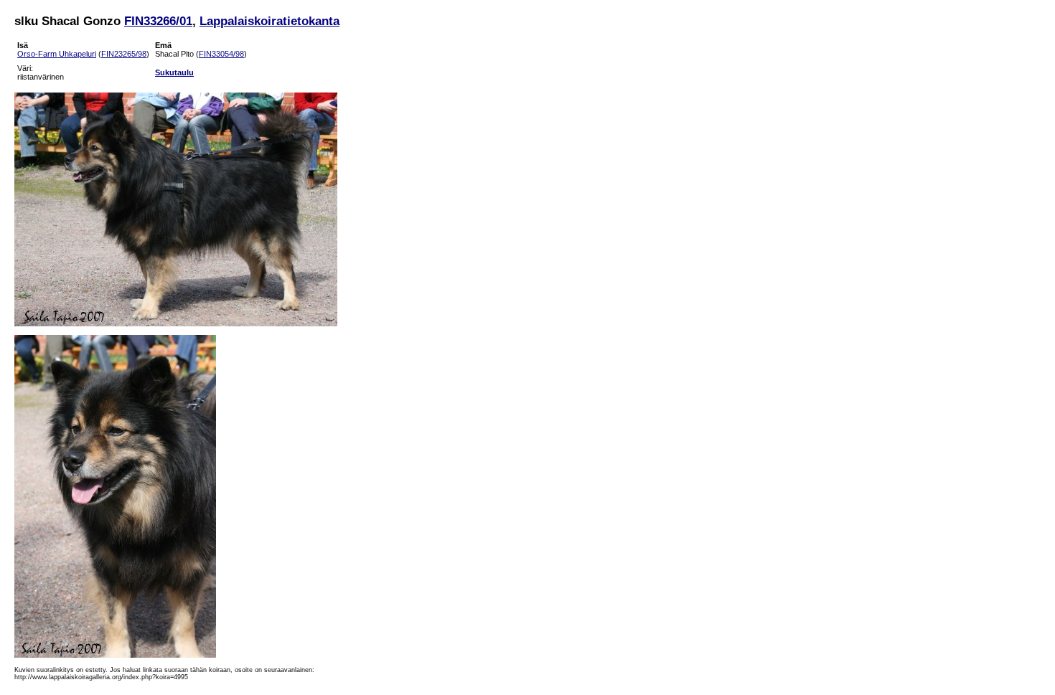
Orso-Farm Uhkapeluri (56, 53)
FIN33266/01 (158, 20)
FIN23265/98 (123, 53)
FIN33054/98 (221, 53)
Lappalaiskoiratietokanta (269, 20)
